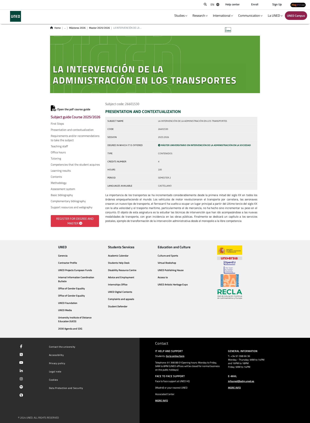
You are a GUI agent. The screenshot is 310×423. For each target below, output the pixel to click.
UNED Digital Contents (120, 292)
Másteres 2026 (77, 28)
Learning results (61, 170)
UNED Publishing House (171, 270)
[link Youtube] (20, 363)
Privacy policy (57, 363)
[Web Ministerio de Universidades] (229, 250)
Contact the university (62, 347)
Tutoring (56, 158)
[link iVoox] (21, 396)
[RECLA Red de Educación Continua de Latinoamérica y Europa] (229, 294)
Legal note (55, 371)
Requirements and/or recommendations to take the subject (75, 138)
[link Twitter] (20, 355)
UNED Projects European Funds (75, 270)
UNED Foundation (67, 303)
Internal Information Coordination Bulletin (76, 279)
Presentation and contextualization (72, 130)
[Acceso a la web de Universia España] (229, 258)
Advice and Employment (121, 277)
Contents (56, 177)
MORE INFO (161, 400)
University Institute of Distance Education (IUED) (74, 319)
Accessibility (56, 355)
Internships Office (117, 284)
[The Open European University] (229, 267)
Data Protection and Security (66, 388)
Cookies (53, 380)
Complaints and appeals (121, 299)
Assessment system (63, 189)
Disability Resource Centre (122, 270)
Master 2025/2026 (99, 28)
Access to (163, 277)
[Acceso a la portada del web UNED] (15, 16)
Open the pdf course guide (73, 109)
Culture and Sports (168, 256)
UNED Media (65, 310)
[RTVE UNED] (298, 4)
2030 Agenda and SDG (70, 329)
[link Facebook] (20, 347)
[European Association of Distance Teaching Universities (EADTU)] (230, 280)
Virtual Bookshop (167, 263)
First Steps (57, 123)
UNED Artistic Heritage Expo (173, 284)
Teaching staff (59, 146)
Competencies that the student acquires (75, 164)
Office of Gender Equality (71, 288)
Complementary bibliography (68, 201)
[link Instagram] (20, 379)
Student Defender (117, 306)
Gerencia (62, 256)
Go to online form (175, 356)
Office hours (58, 152)
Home (57, 28)
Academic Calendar (118, 256)
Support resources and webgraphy (71, 207)
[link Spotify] (21, 387)
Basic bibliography (62, 195)
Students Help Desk (119, 263)
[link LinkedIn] (20, 371)
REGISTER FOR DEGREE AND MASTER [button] (75, 221)
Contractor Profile (67, 263)
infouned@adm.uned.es (241, 381)
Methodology (59, 183)
